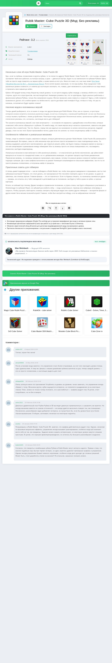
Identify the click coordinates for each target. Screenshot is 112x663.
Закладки (46, 26)
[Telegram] (42, 208)
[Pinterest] (69, 208)
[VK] (49, 208)
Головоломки (33, 51)
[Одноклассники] (56, 208)
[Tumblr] (62, 208)
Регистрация (92, 3)
